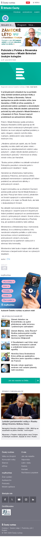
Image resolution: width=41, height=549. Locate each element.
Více (32, 25)
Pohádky (6, 291)
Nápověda (25, 460)
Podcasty (6, 483)
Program (16, 12)
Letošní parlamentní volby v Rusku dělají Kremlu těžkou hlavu (19, 422)
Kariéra (24, 466)
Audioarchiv (27, 12)
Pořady (6, 296)
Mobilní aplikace (8, 487)
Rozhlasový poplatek (29, 473)
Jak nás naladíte (27, 456)
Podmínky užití (27, 528)
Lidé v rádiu (26, 463)
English (4, 530)
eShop (4, 466)
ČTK (8, 259)
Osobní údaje (15, 528)
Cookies (5, 528)
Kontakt (24, 469)
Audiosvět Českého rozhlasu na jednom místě (18, 310)
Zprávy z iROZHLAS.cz (12, 391)
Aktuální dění (7, 25)
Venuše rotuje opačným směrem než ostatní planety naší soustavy (24, 367)
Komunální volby (8, 460)
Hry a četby (7, 282)
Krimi (5, 286)
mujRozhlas (6, 275)
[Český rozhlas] (8, 2)
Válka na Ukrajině (9, 456)
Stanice (5, 463)
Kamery (37, 12)
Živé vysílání (7, 300)
